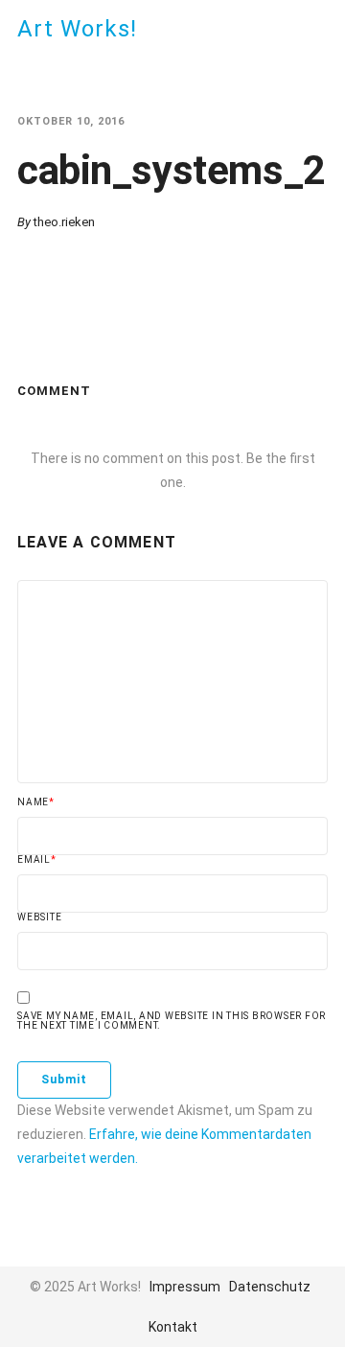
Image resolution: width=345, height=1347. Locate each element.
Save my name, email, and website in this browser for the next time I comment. (171, 1021)
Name (36, 802)
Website (39, 917)
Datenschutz (269, 1286)
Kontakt (173, 1327)
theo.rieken (64, 222)
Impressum (185, 1286)
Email (37, 860)
